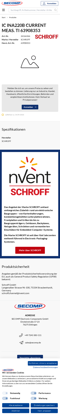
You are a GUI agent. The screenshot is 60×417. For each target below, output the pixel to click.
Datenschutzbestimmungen (45, 367)
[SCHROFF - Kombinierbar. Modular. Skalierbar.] (30, 176)
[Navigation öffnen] (3, 10)
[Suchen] (55, 10)
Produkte (12, 17)
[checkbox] (5, 393)
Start (3, 17)
